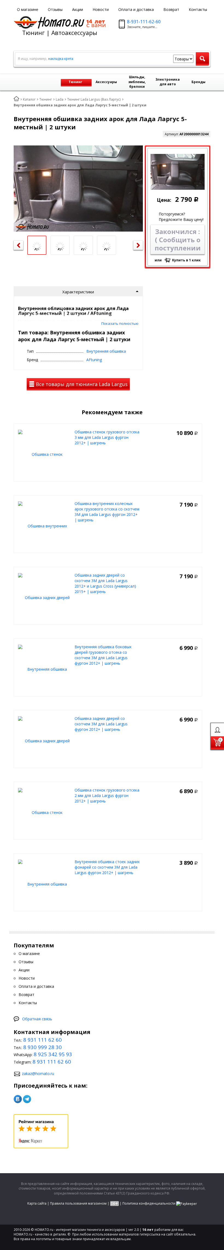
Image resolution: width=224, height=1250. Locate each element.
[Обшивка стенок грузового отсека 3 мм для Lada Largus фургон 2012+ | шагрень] (45, 453)
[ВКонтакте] (18, 1099)
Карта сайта (36, 1203)
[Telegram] (27, 1099)
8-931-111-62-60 (144, 22)
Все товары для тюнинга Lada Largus (81, 384)
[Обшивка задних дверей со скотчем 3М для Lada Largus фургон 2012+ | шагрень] (45, 740)
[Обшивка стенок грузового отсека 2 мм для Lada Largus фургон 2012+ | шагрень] (45, 811)
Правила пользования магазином (78, 1203)
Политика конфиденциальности (148, 1203)
